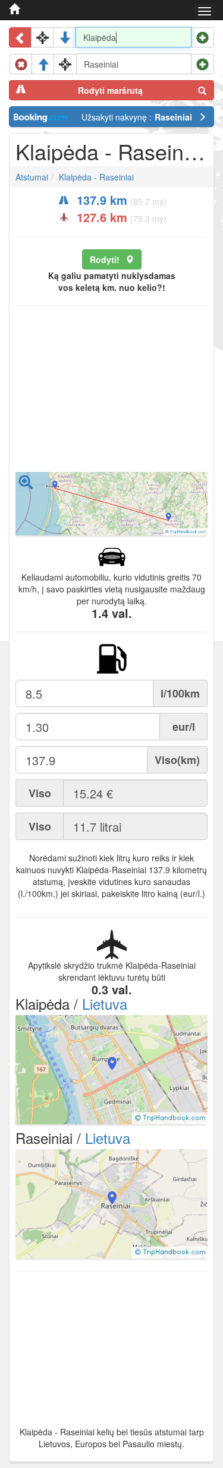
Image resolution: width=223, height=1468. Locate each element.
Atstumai (31, 177)
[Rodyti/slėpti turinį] (20, 37)
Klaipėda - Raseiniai (96, 177)
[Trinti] (21, 64)
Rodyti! (105, 259)
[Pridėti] (202, 37)
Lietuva (104, 1003)
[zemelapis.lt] (14, 9)
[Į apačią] (64, 37)
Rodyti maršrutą (110, 90)
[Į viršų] (43, 64)
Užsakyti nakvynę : (136, 117)
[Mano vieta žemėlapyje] (42, 37)
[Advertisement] (111, 392)
